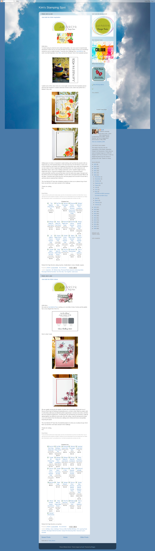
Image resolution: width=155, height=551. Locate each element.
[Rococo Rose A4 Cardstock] (72, 461)
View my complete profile (98, 141)
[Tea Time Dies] (57, 205)
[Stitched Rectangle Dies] (65, 206)
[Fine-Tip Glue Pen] (65, 251)
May (96, 191)
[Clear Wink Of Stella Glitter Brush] (57, 254)
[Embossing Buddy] (79, 470)
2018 (95, 209)
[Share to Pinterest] (76, 268)
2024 (95, 166)
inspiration (48, 270)
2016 (95, 213)
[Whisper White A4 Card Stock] (50, 225)
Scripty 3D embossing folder (69, 530)
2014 (95, 218)
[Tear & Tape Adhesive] (79, 253)
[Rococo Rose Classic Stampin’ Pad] (50, 475)
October (97, 181)
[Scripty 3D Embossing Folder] (50, 462)
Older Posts (84, 537)
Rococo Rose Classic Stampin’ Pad (51, 477)
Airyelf (82, 547)
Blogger (93, 547)
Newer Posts (46, 537)
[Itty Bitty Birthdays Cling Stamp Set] (57, 451)
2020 (95, 175)
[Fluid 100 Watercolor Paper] (65, 225)
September (98, 183)
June (96, 189)
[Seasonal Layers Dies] (65, 448)
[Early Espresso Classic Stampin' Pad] (79, 242)
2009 (95, 228)
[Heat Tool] (51, 482)
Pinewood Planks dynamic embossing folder (72, 270)
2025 (95, 164)
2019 (95, 207)
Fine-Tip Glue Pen (65, 252)
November (98, 179)
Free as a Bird (63, 529)
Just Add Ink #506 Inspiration (51, 17)
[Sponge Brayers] (65, 484)
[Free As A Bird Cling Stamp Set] (50, 450)
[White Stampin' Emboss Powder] (72, 473)
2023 (95, 168)
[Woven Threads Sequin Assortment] (50, 506)
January (97, 204)
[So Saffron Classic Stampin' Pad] (50, 242)
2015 (95, 215)
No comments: (63, 267)
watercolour (75, 271)
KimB (102, 129)
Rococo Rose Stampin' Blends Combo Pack (72, 493)
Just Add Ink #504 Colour (50, 279)
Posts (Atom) (52, 540)
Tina (56, 307)
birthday (48, 529)
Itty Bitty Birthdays (71, 529)
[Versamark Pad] (65, 470)
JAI (52, 270)
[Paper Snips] (57, 484)
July (96, 187)
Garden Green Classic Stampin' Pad (65, 244)
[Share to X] (73, 268)
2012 (95, 222)
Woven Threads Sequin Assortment (51, 508)
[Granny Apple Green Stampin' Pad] (57, 240)
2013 (95, 220)
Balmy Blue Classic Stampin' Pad (72, 243)
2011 (95, 224)
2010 (95, 226)
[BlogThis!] (71, 268)
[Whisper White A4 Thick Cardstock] (79, 208)
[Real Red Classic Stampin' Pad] (72, 226)
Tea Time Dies (58, 206)
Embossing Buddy (79, 471)
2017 (95, 211)
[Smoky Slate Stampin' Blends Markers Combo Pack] (79, 492)
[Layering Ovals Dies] (79, 448)
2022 (95, 170)
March (97, 200)
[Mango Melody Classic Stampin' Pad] (79, 228)
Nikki (60, 53)
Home (65, 537)
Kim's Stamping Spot (52, 7)
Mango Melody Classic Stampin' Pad (79, 231)
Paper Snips (58, 485)
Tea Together (67, 271)
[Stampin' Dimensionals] (72, 253)
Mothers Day (57, 270)
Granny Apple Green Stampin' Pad (58, 243)
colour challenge (54, 529)
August (97, 185)
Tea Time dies (60, 271)
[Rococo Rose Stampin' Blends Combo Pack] (72, 490)
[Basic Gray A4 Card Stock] (79, 461)
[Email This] (70, 268)
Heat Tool (51, 483)
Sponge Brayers (65, 485)
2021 (95, 172)
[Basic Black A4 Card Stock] (57, 225)
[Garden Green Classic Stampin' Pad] (65, 242)
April (96, 198)
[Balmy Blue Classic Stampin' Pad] (72, 240)
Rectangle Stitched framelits (49, 271)
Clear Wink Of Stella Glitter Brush (57, 257)
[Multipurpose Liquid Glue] (72, 504)
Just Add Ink (79, 51)
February (97, 202)
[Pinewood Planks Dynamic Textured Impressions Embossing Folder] (72, 213)
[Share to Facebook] (74, 268)
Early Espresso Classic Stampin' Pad (79, 244)
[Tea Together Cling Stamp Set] (50, 208)
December (98, 176)
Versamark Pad (65, 471)
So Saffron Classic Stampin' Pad (51, 244)
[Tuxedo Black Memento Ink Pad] (50, 254)
